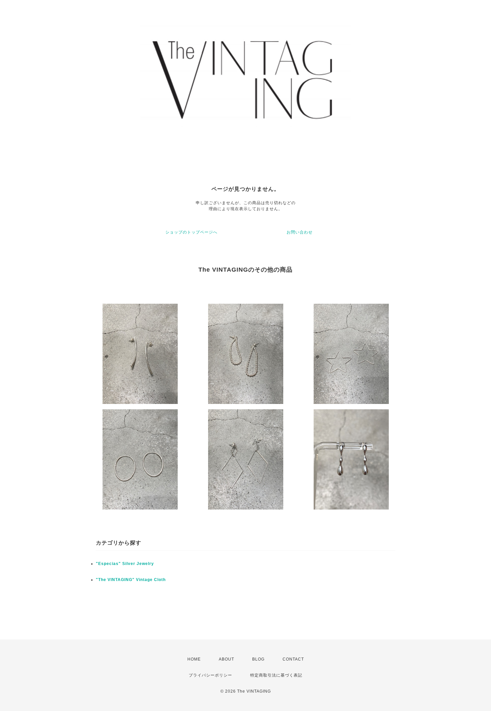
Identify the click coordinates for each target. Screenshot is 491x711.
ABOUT (226, 659)
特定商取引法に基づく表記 (276, 675)
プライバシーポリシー (210, 675)
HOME (194, 659)
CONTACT (293, 659)
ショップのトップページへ (191, 232)
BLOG (258, 659)
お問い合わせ (300, 232)
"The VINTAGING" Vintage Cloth (131, 579)
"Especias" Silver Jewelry (125, 563)
